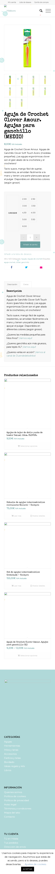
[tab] (12, 284)
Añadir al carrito (30, 244)
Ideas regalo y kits (14, 766)
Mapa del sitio (12, 812)
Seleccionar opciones (28, 446)
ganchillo (25, 262)
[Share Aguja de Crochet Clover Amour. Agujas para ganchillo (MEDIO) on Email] (41, 267)
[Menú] (46, 11)
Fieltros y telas (12, 758)
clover (18, 262)
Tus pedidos (11, 842)
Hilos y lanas (11, 749)
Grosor (13, 213)
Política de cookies (15, 796)
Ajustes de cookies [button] (35, 864)
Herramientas (12, 745)
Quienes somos (13, 792)
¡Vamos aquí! (26, 338)
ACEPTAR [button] (27, 869)
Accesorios (10, 753)
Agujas (24, 259)
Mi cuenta (12, 2)
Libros (7, 770)
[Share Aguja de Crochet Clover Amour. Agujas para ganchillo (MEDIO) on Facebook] (11, 267)
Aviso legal (10, 804)
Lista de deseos (25, 2)
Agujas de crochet (35, 259)
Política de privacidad (16, 800)
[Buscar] (39, 11)
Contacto (9, 816)
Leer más (17, 516)
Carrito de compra (41, 2)
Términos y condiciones (17, 808)
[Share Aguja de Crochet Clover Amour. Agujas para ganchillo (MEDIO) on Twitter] (26, 267)
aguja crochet (9, 262)
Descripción (12, 284)
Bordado (9, 762)
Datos (25, 284)
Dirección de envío (15, 846)
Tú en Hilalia (11, 838)
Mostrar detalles (38, 516)
